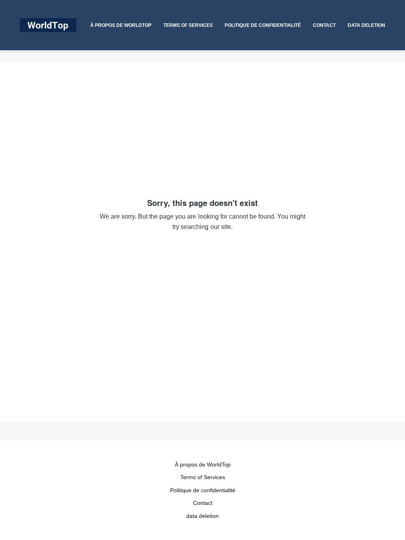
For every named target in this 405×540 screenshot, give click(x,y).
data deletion (202, 516)
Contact (202, 503)
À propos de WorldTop (203, 464)
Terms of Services (202, 477)
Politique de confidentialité (202, 490)
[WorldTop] (48, 25)
